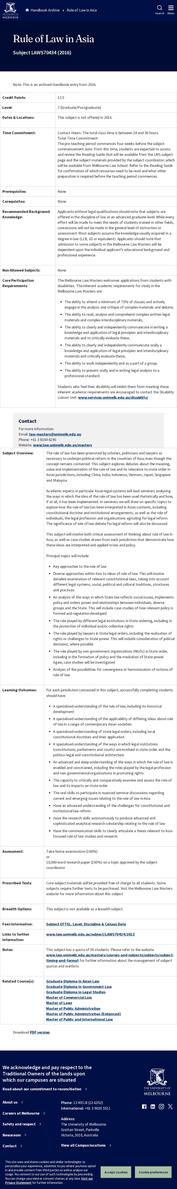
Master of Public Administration (73, 1008)
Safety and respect (19, 1124)
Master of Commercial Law (69, 997)
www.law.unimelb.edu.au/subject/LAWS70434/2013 (90, 934)
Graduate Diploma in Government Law (79, 986)
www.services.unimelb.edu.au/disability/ (113, 397)
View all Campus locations (83, 1145)
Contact (10, 1146)
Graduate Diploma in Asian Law (72, 981)
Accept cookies (116, 1172)
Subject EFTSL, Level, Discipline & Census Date (86, 924)
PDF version (40, 1032)
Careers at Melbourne (21, 1113)
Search (159, 13)
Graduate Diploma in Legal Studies (76, 991)
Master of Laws (59, 1002)
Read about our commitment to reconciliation (42, 1089)
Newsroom (12, 1135)
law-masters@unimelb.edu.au (55, 434)
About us (10, 1102)
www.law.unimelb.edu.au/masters (62, 444)
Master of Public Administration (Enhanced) (83, 1013)
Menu (171, 13)
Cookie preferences (153, 1172)
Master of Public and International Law (79, 1019)
